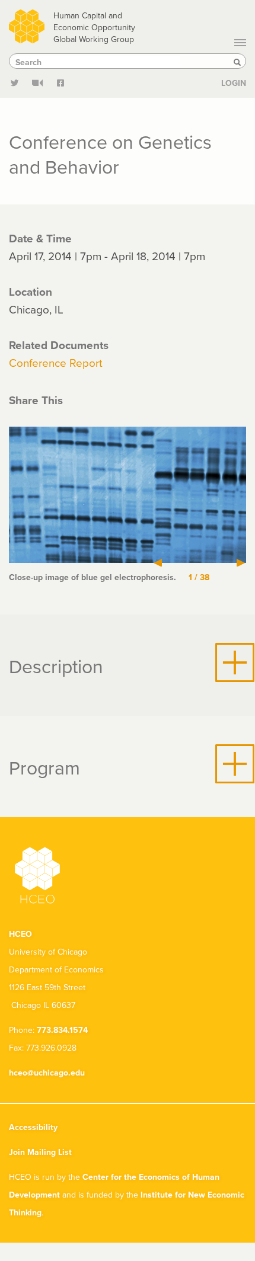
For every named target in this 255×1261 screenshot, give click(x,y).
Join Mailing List (40, 1152)
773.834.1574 (62, 1030)
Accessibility (33, 1127)
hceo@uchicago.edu (47, 1072)
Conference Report (56, 362)
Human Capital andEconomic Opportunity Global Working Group (94, 27)
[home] (26, 25)
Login (233, 83)
